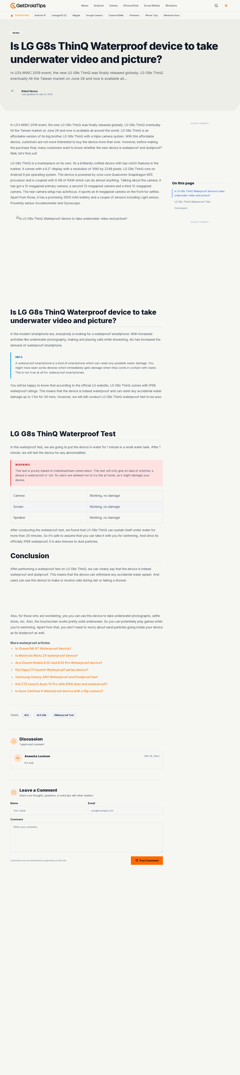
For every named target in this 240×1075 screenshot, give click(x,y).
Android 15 (40, 15)
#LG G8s (41, 715)
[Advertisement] (87, 415)
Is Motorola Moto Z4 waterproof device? (46, 655)
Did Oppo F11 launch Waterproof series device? (51, 670)
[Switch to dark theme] (226, 5)
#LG (26, 715)
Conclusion (180, 208)
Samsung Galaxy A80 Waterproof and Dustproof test (56, 677)
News (84, 5)
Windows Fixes (172, 15)
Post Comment (149, 860)
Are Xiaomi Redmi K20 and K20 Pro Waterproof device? (58, 663)
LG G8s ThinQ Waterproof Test (192, 201)
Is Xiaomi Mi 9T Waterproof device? (43, 648)
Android (98, 5)
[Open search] (216, 5)
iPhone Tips (151, 15)
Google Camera (94, 15)
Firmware (134, 15)
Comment (16, 819)
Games (113, 5)
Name (14, 803)
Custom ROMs (116, 15)
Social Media (152, 5)
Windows (171, 5)
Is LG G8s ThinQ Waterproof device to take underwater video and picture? (199, 193)
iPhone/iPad (130, 5)
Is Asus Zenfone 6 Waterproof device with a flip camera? (59, 691)
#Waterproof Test (64, 715)
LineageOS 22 (59, 15)
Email (91, 803)
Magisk (76, 15)
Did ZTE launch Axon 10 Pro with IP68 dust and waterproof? (61, 684)
